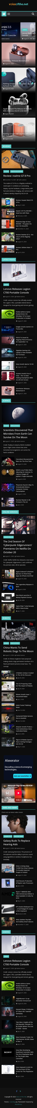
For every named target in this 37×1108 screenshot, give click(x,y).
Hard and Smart (18, 836)
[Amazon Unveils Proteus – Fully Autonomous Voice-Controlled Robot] (8, 730)
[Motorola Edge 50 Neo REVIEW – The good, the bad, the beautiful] (8, 225)
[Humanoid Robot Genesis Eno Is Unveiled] (8, 718)
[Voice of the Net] (4, 14)
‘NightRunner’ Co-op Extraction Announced (23, 1000)
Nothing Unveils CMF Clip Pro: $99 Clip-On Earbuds (17, 135)
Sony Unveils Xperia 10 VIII (24, 364)
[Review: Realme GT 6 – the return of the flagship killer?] (8, 238)
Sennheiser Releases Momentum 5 (16, 61)
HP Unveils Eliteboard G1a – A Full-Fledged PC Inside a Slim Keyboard (24, 909)
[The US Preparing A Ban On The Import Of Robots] (8, 686)
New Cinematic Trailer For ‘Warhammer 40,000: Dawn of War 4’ (25, 1039)
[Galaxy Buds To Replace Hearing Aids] (18, 824)
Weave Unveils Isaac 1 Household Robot (23, 695)
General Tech (8, 836)
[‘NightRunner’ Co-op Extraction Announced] (8, 1001)
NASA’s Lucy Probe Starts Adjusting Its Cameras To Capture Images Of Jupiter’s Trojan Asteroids (24, 473)
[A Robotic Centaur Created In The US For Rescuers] (8, 675)
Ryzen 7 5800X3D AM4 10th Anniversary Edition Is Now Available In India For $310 (25, 895)
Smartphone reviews (16, 171)
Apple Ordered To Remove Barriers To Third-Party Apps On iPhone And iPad (24, 574)
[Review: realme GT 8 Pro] (18, 159)
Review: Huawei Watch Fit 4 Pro (24, 201)
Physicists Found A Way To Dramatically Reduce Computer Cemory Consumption (24, 488)
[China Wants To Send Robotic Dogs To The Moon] (18, 631)
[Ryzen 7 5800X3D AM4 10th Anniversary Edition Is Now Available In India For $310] (8, 896)
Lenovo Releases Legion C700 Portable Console (17, 34)
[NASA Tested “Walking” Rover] (8, 708)
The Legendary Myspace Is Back (24, 585)
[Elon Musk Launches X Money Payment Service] (8, 598)
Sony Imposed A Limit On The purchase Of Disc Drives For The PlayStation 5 (24, 1070)
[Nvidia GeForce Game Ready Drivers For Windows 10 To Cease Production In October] (8, 316)
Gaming (6, 29)
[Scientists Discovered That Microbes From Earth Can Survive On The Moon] (18, 414)
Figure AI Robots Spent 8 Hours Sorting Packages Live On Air (24, 742)
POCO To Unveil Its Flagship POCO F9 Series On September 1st (24, 340)
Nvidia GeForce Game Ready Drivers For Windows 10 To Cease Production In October (23, 315)
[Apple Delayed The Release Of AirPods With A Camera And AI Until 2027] (18, 104)
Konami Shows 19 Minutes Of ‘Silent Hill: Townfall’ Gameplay (24, 1011)
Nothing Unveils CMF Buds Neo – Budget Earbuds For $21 (18, 85)
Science (6, 425)
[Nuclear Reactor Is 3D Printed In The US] (8, 502)
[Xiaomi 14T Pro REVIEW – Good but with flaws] (8, 213)
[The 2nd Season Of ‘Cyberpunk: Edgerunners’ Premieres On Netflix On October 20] (18, 525)
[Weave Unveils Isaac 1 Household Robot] (8, 697)
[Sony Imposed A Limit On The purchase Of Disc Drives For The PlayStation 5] (8, 1072)
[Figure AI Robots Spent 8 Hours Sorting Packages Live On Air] (8, 743)
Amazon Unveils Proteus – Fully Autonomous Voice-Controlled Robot (24, 729)
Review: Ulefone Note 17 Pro (24, 248)
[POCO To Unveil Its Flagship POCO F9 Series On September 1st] (8, 341)
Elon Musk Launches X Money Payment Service (24, 596)
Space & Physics (15, 425)
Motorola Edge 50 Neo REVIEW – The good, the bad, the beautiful (24, 224)
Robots (6, 643)
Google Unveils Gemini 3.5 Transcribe (24, 328)
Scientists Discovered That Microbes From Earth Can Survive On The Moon (18, 433)
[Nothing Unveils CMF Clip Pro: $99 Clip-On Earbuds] (18, 130)
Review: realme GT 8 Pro (16, 175)
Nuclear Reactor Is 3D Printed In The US (23, 501)
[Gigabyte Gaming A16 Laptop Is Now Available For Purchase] (8, 354)
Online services (8, 537)
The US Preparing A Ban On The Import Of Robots (24, 685)
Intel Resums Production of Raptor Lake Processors (24, 882)
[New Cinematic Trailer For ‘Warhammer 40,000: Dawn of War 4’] (8, 1041)
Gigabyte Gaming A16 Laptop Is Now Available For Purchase (24, 352)
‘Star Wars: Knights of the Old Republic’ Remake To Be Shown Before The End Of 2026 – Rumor (24, 1025)
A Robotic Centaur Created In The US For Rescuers (25, 674)
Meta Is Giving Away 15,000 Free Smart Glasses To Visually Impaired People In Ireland (24, 869)
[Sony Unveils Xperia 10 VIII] (8, 365)
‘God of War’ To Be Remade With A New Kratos (25, 607)
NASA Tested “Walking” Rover (23, 706)
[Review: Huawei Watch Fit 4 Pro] (8, 203)
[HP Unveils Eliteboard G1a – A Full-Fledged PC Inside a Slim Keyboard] (8, 910)
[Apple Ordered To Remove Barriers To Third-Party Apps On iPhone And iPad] (8, 575)
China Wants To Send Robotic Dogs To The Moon (18, 649)
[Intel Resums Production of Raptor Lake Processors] (8, 883)
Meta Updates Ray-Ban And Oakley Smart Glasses (24, 921)
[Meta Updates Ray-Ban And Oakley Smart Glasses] (8, 922)
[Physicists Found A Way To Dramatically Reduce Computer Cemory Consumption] (8, 489)
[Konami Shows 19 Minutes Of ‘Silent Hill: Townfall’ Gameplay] (8, 1013)
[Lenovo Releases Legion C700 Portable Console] (18, 24)
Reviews (6, 171)
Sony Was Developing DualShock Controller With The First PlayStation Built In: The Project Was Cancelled (24, 1054)
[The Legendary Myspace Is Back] (8, 587)
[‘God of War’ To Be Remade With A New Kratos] (8, 608)
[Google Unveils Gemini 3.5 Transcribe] (8, 329)
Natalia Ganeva (20, 39)
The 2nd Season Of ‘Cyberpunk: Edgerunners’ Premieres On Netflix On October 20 (17, 547)
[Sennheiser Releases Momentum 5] (18, 54)
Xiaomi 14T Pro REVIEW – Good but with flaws (24, 212)
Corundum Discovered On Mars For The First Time (24, 460)
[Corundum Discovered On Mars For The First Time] (8, 462)
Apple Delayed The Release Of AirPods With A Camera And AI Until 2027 (17, 110)
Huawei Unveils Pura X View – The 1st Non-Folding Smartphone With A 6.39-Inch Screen (24, 377)
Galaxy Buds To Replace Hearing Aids (16, 842)
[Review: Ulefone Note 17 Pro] (8, 250)
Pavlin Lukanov (22, 180)
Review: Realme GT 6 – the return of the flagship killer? (24, 237)
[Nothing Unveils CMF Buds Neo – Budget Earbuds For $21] (18, 79)
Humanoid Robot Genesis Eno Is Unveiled (24, 717)
